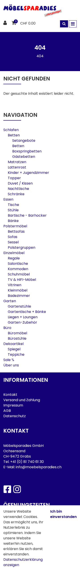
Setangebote (23, 140)
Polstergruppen (21, 247)
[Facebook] (7, 489)
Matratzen (17, 161)
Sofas (12, 236)
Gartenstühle (19, 306)
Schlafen (11, 129)
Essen (8, 199)
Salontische (18, 263)
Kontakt (10, 394)
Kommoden (18, 268)
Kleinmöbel (17, 290)
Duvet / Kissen (20, 183)
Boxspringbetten (27, 151)
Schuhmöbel (19, 274)
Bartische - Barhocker (27, 215)
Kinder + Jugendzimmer (28, 172)
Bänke (13, 220)
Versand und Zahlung (21, 400)
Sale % (8, 359)
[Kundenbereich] (5, 23)
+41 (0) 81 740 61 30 (27, 461)
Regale (14, 258)
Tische (13, 204)
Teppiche (16, 354)
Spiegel (14, 349)
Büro (7, 327)
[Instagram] (17, 489)
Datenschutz (14, 416)
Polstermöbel (15, 226)
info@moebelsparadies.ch (39, 467)
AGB (7, 410)
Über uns (11, 365)
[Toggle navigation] (73, 23)
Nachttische (18, 188)
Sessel (13, 242)
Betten (14, 135)
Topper (14, 178)
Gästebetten (23, 156)
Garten (9, 301)
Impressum (13, 405)
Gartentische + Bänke (27, 311)
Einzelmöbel (13, 252)
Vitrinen (14, 285)
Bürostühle (17, 338)
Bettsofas (16, 231)
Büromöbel (17, 333)
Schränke (16, 194)
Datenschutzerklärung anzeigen (23, 562)
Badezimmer (19, 295)
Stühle (13, 210)
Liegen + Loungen (23, 317)
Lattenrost (17, 167)
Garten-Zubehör (22, 322)
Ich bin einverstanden (63, 514)
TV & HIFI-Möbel (22, 279)
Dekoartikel (13, 343)
